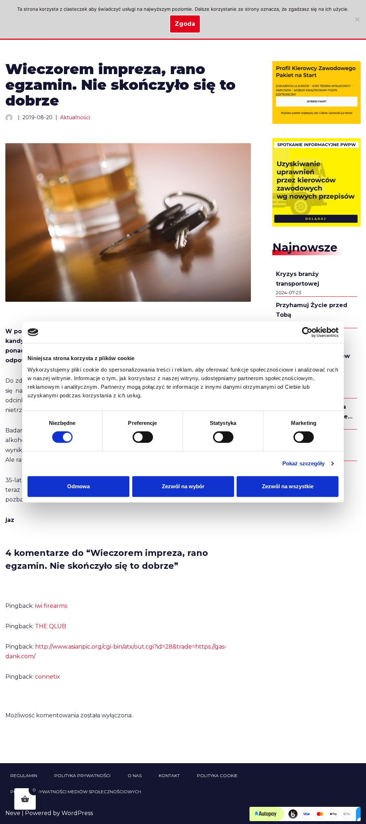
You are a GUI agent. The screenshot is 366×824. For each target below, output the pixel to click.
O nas (135, 775)
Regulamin (23, 775)
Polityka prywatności (82, 775)
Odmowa (78, 486)
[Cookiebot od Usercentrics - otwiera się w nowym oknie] (307, 332)
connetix (47, 676)
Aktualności (75, 117)
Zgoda (185, 23)
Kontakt (169, 775)
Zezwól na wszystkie (287, 486)
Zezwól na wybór (183, 486)
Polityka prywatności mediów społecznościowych (75, 791)
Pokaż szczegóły (303, 463)
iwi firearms (51, 605)
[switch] (143, 437)
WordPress (77, 813)
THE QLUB (50, 626)
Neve (12, 813)
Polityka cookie (217, 775)
